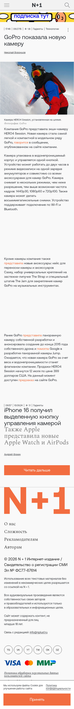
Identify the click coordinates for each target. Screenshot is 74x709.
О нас (10, 523)
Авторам (13, 547)
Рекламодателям (21, 539)
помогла (43, 348)
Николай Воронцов (14, 52)
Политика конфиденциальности (58, 687)
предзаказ (26, 380)
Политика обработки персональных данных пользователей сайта (31, 674)
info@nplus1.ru (38, 632)
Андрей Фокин (12, 454)
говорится (21, 142)
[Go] (6, 5)
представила (13, 263)
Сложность (15, 531)
